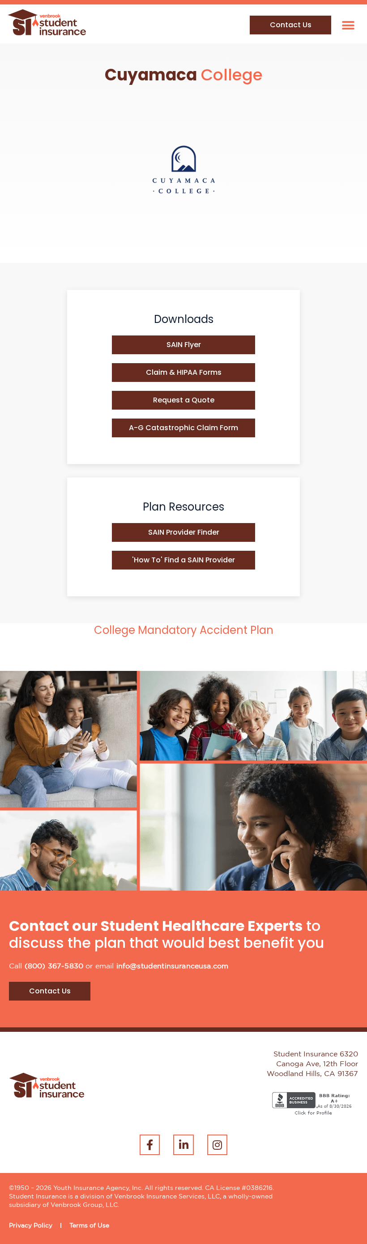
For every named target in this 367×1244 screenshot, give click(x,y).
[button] (348, 25)
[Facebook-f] (150, 1145)
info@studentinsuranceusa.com (172, 966)
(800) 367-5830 (54, 966)
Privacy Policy (30, 1225)
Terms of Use (89, 1225)
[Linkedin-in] (183, 1145)
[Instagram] (217, 1145)
